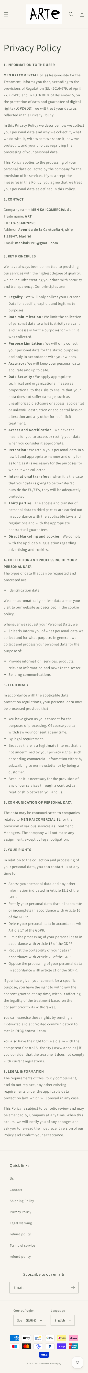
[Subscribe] (72, 1287)
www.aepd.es (65, 1047)
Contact (16, 1189)
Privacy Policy (20, 1212)
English (60, 1320)
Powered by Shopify (51, 1363)
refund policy (20, 1234)
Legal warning (21, 1223)
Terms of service (22, 1245)
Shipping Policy (22, 1201)
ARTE (38, 1363)
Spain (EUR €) (26, 1320)
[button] (6, 14)
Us (12, 1178)
